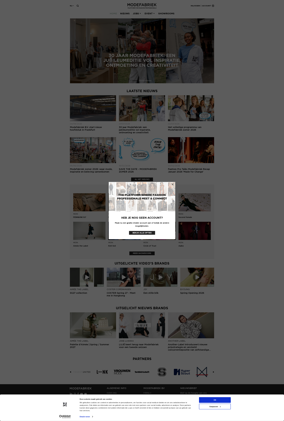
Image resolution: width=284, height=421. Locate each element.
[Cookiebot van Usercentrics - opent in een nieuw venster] (65, 416)
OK (215, 400)
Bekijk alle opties (142, 233)
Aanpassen (213, 406)
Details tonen (85, 417)
